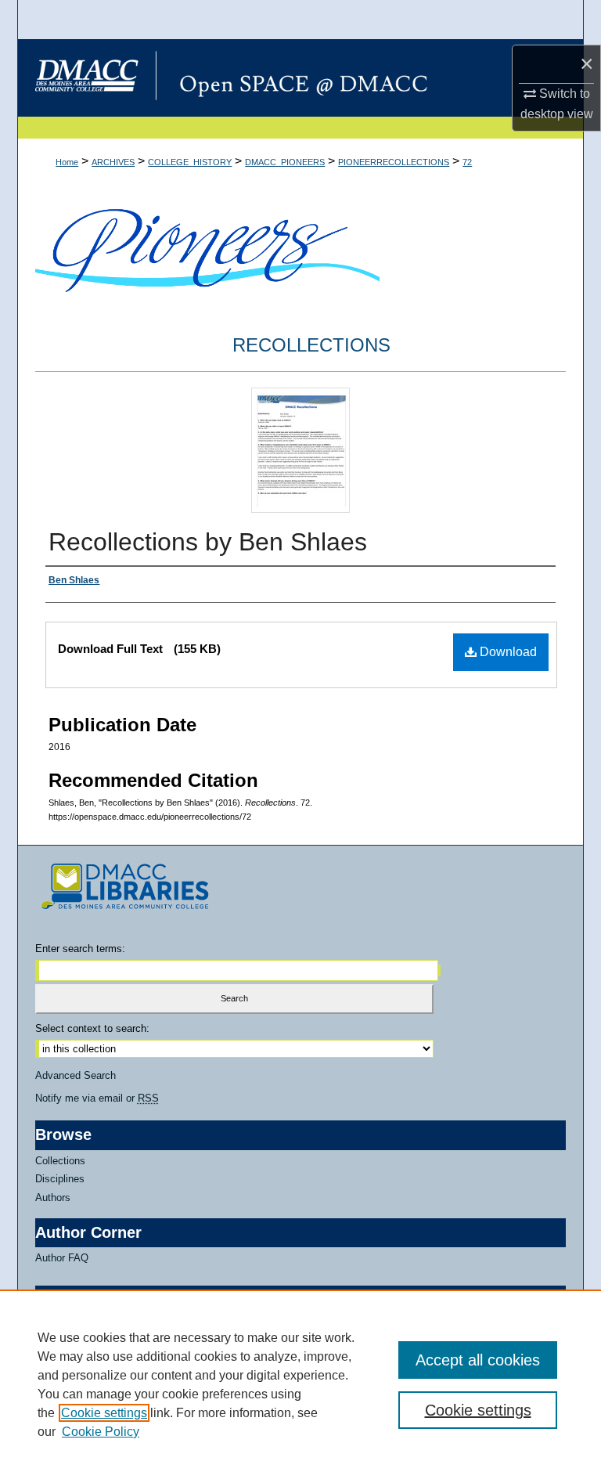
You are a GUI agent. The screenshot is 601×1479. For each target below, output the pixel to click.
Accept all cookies (478, 1360)
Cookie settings (104, 1412)
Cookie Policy (100, 1431)
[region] (300, 1384)
